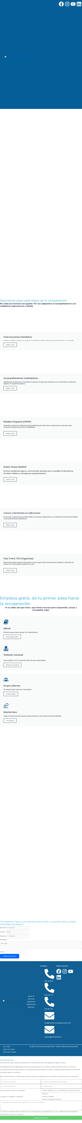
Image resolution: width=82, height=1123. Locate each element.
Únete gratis (10, 694)
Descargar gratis (12, 637)
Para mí (45, 1094)
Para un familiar (48, 1096)
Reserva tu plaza (12, 665)
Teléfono (4, 936)
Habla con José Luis (9, 956)
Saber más (10, 345)
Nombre (3, 928)
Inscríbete (10, 721)
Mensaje (3, 939)
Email (2, 932)
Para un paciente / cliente (52, 1099)
